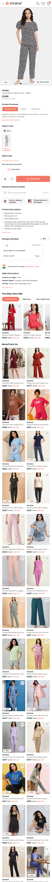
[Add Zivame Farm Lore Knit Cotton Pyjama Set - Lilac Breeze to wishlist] (22, 724)
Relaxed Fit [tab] (36, 109)
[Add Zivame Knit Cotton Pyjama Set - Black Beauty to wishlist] (47, 475)
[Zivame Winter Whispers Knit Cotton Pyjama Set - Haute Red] (12, 317)
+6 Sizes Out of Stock (10, 161)
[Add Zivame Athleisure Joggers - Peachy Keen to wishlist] (22, 558)
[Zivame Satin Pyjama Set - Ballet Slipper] (38, 654)
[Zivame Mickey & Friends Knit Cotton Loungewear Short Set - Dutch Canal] (13, 446)
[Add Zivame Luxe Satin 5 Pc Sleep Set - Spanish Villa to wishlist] (47, 683)
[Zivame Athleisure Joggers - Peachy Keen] (13, 571)
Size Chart (16, 169)
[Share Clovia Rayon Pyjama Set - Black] (5, 179)
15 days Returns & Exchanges (40, 201)
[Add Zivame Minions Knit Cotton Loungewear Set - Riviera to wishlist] (22, 683)
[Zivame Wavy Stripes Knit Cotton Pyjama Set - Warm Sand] (38, 737)
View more (6, 232)
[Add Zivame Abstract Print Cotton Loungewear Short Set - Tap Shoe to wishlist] (47, 808)
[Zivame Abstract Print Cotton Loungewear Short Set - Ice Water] (13, 654)
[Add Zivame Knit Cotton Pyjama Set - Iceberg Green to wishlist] (47, 766)
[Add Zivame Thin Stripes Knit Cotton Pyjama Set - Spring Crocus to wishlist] (47, 558)
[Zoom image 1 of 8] (26, 46)
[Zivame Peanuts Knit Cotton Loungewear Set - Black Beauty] (13, 861)
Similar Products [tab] (10, 299)
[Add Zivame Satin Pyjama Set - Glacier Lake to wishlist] (47, 517)
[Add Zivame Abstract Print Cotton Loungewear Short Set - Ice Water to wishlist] (22, 641)
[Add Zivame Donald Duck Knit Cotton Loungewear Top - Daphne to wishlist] (22, 766)
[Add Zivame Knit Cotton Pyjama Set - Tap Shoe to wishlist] (22, 475)
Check (45, 192)
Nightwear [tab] (27, 299)
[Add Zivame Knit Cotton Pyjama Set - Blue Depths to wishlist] (47, 434)
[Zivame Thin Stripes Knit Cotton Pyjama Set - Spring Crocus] (38, 571)
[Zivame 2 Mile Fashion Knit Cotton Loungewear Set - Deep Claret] (13, 363)
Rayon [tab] (23, 109)
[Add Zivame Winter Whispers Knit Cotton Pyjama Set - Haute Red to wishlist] (19, 307)
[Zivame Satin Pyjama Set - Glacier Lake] (38, 529)
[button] (3, 3)
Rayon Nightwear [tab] (43, 299)
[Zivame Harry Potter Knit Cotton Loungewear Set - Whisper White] (13, 404)
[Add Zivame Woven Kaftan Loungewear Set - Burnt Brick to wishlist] (47, 350)
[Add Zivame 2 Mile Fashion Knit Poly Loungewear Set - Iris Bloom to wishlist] (47, 849)
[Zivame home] (14, 3)
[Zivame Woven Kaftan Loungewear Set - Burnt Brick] (38, 363)
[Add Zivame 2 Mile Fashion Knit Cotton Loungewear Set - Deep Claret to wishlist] (22, 350)
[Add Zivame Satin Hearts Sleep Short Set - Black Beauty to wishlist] (22, 808)
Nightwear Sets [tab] (10, 109)
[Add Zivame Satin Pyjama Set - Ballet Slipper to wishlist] (47, 641)
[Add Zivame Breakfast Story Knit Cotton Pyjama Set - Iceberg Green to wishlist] (22, 600)
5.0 (6, 82)
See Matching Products (11, 120)
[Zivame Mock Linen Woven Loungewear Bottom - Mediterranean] (38, 612)
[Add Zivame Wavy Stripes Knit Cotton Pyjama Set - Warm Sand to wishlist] (47, 724)
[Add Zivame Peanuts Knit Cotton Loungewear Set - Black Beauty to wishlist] (22, 849)
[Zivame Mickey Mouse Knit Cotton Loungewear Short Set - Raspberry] (38, 404)
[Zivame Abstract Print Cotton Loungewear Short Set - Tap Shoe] (38, 820)
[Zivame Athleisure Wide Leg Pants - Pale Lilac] (13, 529)
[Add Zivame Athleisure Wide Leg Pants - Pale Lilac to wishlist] (22, 517)
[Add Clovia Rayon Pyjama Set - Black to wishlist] (12, 179)
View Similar (44, 82)
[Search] (38, 4)
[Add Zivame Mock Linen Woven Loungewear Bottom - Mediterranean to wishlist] (47, 600)
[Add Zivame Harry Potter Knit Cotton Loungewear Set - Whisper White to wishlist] (22, 392)
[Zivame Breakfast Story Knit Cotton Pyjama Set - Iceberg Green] (13, 612)
